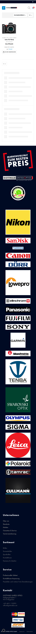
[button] (3, 630)
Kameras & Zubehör (9, 561)
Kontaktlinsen (7, 558)
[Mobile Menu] (3, 8)
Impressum (21, 631)
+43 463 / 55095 (9, 603)
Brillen (5, 548)
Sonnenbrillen (7, 551)
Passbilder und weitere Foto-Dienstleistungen (18, 582)
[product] (9, 28)
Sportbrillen (6, 554)
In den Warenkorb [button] (10, 52)
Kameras (4, 37)
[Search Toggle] (29, 8)
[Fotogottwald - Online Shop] (11, 8)
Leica (8, 37)
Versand (10, 49)
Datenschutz (30, 631)
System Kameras (12, 37)
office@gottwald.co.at (10, 605)
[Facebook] (33, 2)
